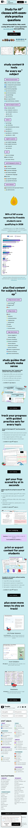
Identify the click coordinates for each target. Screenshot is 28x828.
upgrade (20, 2)
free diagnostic (10, 2)
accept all (15, 824)
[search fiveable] (4, 2)
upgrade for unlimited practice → (14, 813)
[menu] (25, 2)
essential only (6, 824)
